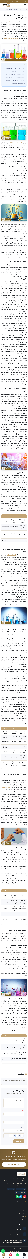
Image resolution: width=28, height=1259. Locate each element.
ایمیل (23, 1119)
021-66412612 (18, 1230)
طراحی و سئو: (14, 1251)
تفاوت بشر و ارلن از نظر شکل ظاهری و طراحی (15, 68)
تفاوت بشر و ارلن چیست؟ (11, 38)
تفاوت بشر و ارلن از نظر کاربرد (18, 71)
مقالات (21, 9)
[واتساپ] (3, 1251)
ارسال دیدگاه (19, 1141)
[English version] (18, 5)
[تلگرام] (20, 1196)
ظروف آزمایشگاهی (11, 555)
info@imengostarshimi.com (15, 1235)
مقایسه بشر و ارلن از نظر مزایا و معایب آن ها (15, 77)
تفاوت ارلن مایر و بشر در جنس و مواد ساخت (15, 80)
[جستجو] (21, 5)
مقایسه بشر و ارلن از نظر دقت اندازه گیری (15, 74)
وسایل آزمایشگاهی (6, 787)
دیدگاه (22, 1097)
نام (23, 1111)
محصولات (22, 1205)
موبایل (22, 1127)
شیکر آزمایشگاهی (12, 22)
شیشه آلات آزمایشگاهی (15, 143)
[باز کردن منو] (24, 5)
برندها (23, 1208)
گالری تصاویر (21, 1213)
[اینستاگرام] (24, 1196)
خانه (26, 9)
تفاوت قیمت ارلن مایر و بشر (18, 83)
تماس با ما (22, 1219)
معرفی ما (22, 1216)
